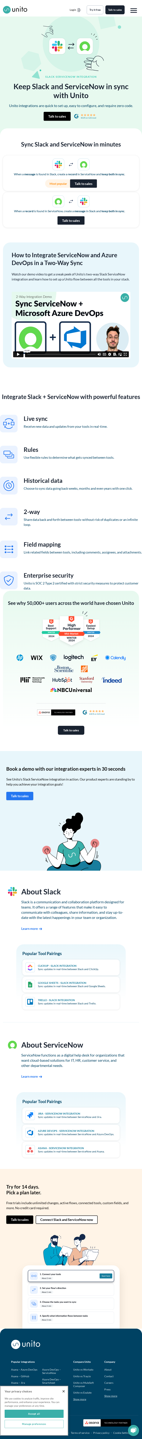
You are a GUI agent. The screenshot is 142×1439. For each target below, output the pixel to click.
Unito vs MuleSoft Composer (83, 1384)
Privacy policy (101, 1432)
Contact (109, 1376)
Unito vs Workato (83, 1369)
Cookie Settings (122, 1432)
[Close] (64, 1391)
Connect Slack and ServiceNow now (66, 1220)
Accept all (34, 1413)
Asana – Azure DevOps (24, 1369)
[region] (34, 1411)
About (107, 1369)
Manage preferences (34, 1423)
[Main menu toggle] (133, 10)
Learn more (29, 929)
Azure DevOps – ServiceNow (51, 1371)
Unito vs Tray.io (82, 1376)
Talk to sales (57, 116)
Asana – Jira (18, 1382)
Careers (108, 1382)
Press (107, 1389)
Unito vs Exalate (82, 1392)
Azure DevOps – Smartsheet (51, 1381)
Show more (79, 1399)
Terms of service (80, 1432)
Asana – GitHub (20, 1376)
